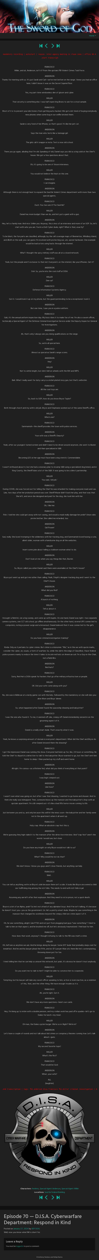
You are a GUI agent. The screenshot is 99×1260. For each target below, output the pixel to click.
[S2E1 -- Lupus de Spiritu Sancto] (52, 46)
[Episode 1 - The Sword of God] (40, 46)
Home (91, 35)
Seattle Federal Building (55, 1192)
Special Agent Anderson (50, 1188)
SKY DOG (36, 1228)
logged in (19, 1246)
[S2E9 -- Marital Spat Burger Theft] (58, 46)
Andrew (35, 1188)
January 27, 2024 (20, 1228)
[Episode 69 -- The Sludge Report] (46, 46)
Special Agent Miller (70, 1188)
